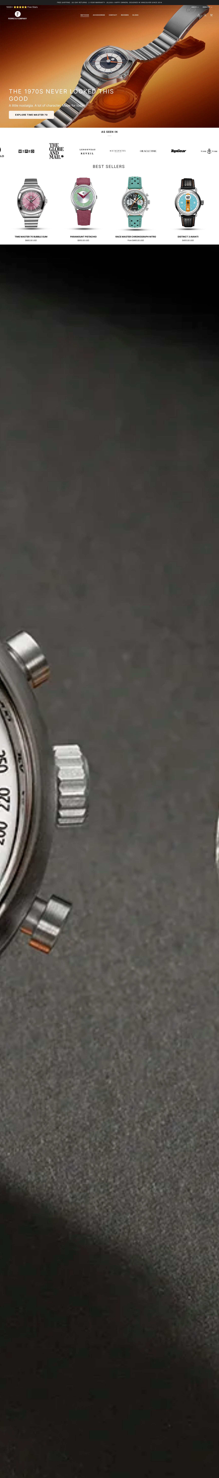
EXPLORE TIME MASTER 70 (31, 115)
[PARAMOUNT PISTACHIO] (83, 202)
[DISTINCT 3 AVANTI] (188, 202)
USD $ (194, 7)
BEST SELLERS (109, 166)
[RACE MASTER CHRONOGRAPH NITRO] (135, 202)
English (206, 7)
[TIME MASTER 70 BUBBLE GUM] (31, 202)
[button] (85, 15)
